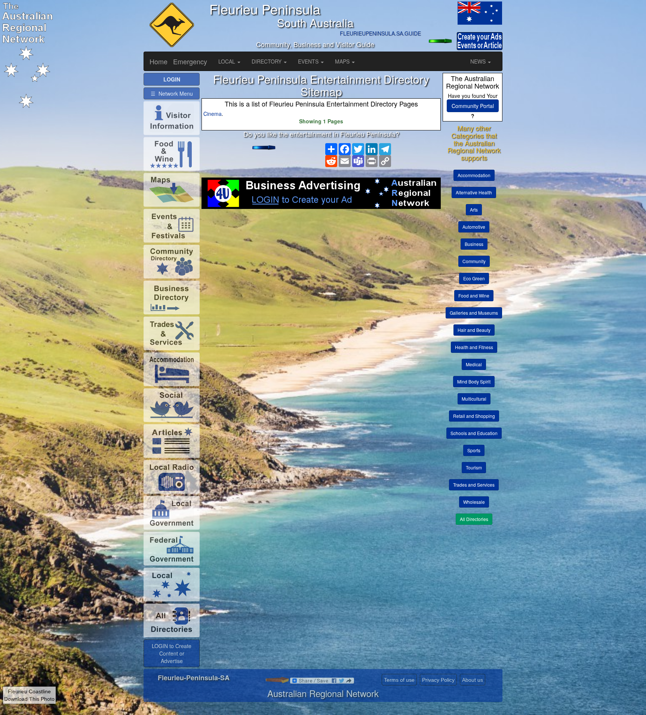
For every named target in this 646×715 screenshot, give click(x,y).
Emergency (190, 61)
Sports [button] (473, 450)
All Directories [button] (474, 519)
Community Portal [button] (473, 106)
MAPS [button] (343, 61)
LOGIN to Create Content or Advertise (171, 653)
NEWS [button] (478, 61)
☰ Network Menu (172, 93)
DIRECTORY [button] (267, 61)
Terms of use (399, 680)
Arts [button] (474, 209)
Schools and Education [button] (474, 433)
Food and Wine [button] (473, 295)
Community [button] (474, 261)
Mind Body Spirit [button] (473, 381)
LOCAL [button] (227, 61)
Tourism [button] (474, 467)
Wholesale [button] (474, 502)
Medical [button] (474, 364)
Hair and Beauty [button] (474, 330)
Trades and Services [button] (474, 484)
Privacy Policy (438, 680)
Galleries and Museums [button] (474, 312)
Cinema (212, 113)
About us (472, 680)
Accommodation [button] (474, 175)
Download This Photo (29, 699)
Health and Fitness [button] (474, 347)
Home (158, 61)
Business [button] (474, 244)
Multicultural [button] (474, 398)
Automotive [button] (473, 227)
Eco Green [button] (474, 278)
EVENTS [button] (309, 61)
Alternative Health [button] (474, 192)
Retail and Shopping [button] (474, 416)
